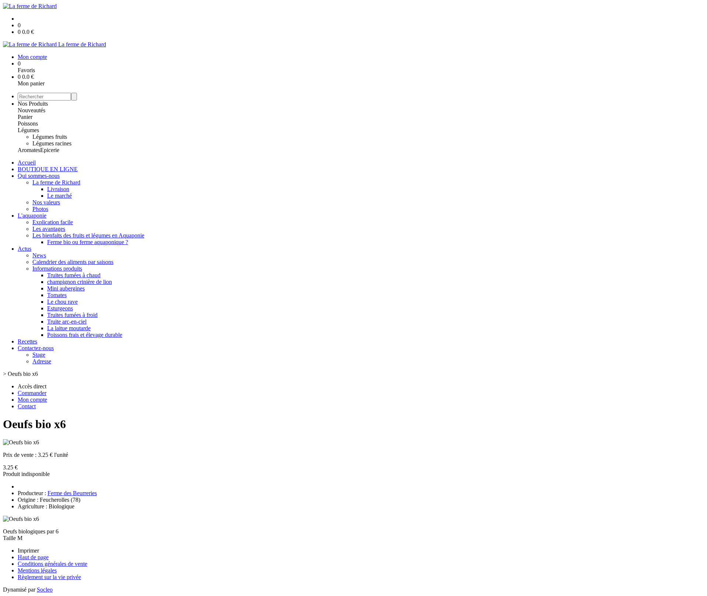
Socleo (45, 589)
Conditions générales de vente (52, 564)
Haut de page (33, 557)
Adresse (41, 361)
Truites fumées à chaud (74, 275)
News (39, 255)
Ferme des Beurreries (72, 493)
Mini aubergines (66, 288)
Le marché (59, 196)
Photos (40, 209)
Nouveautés (31, 110)
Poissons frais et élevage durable (84, 335)
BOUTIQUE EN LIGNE (48, 169)
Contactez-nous (36, 348)
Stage (38, 355)
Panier (25, 117)
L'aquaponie (32, 215)
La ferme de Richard (56, 182)
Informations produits (57, 268)
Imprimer (28, 550)
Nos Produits (33, 103)
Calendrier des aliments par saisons (72, 262)
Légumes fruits (49, 137)
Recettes (27, 341)
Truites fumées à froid (72, 315)
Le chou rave (62, 302)
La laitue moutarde (69, 328)
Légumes (28, 130)
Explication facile (52, 222)
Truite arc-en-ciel (67, 321)
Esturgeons (60, 308)
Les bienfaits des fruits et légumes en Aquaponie (88, 235)
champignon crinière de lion (79, 282)
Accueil (27, 162)
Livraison (58, 189)
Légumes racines (51, 143)
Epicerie (49, 150)
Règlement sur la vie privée (49, 577)
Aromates (29, 150)
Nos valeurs (46, 202)
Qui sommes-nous (39, 176)
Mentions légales (37, 570)
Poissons (28, 123)
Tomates (57, 295)
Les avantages (48, 229)
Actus (24, 249)
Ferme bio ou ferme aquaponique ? (87, 242)
